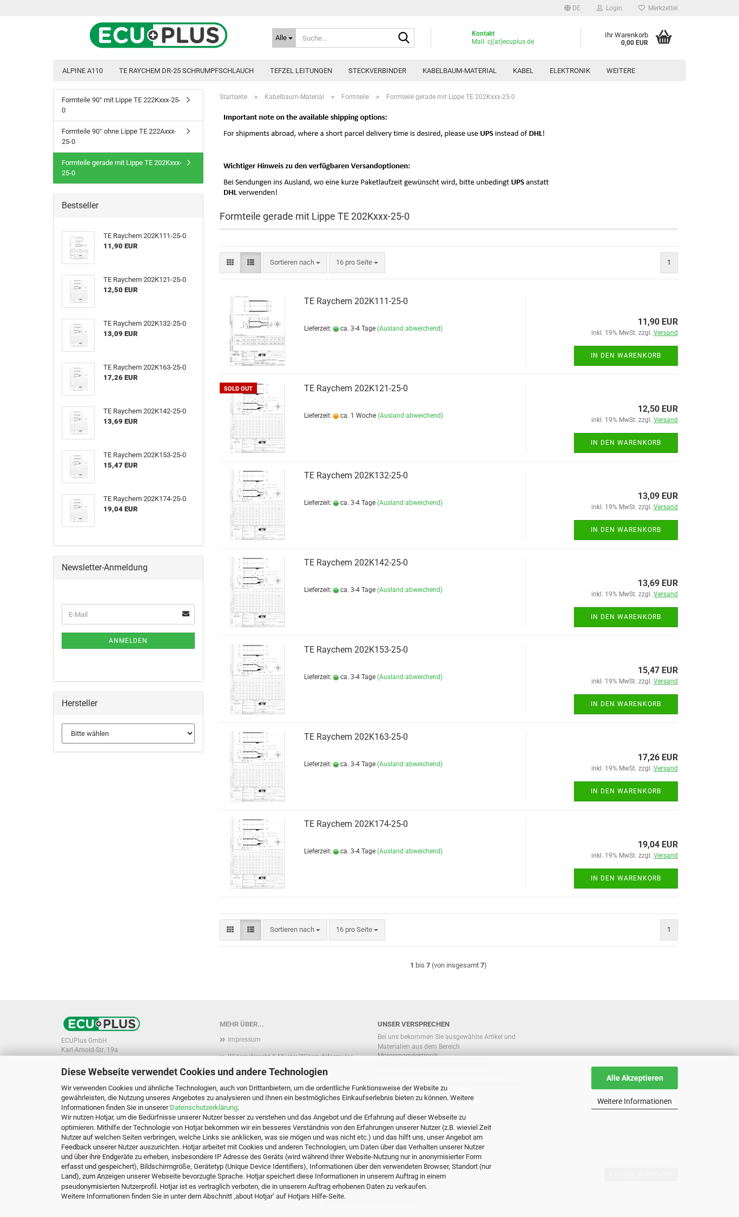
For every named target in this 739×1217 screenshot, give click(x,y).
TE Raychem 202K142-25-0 (356, 562)
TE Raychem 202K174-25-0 (356, 824)
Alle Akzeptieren (634, 1078)
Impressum (244, 1039)
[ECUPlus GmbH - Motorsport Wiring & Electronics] (158, 35)
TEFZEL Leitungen (301, 71)
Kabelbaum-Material (460, 71)
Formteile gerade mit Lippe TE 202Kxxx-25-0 (122, 168)
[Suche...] (404, 38)
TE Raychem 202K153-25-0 (356, 649)
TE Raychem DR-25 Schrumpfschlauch (186, 71)
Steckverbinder (377, 71)
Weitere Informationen (634, 1101)
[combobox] (295, 262)
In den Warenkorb (626, 355)
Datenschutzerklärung (203, 1107)
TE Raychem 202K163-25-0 (356, 737)
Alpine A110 (82, 71)
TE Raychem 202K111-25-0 (356, 301)
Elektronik (570, 71)
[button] (572, 8)
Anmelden (128, 640)
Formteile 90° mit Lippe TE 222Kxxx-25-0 (121, 105)
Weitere (620, 71)
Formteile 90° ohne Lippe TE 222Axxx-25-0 (119, 136)
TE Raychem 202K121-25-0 (356, 388)
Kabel (523, 71)
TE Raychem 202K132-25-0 (356, 475)
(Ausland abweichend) (410, 328)
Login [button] (612, 8)
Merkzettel (661, 8)
